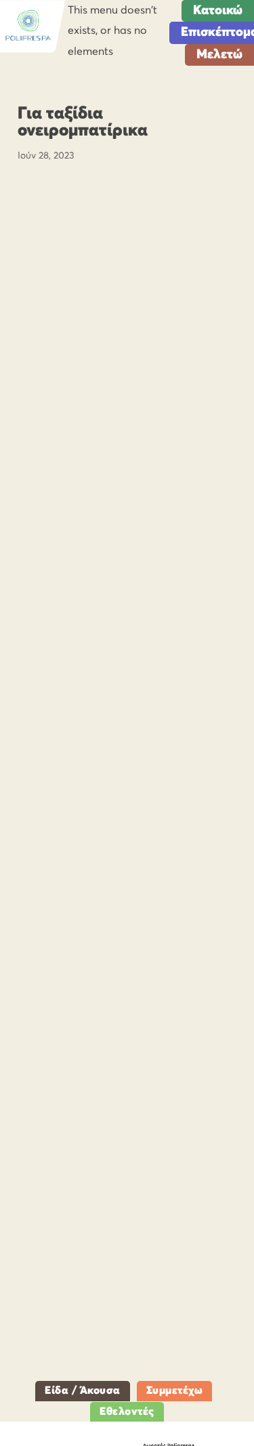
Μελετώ (219, 54)
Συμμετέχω (174, 1390)
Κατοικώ (217, 10)
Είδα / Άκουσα (83, 1390)
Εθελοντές (127, 1411)
